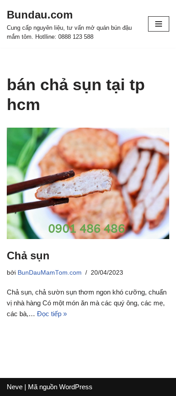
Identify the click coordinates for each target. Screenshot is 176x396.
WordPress (76, 387)
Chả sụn (28, 255)
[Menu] (158, 24)
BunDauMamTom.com (50, 272)
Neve (15, 387)
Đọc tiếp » (52, 314)
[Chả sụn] (88, 183)
